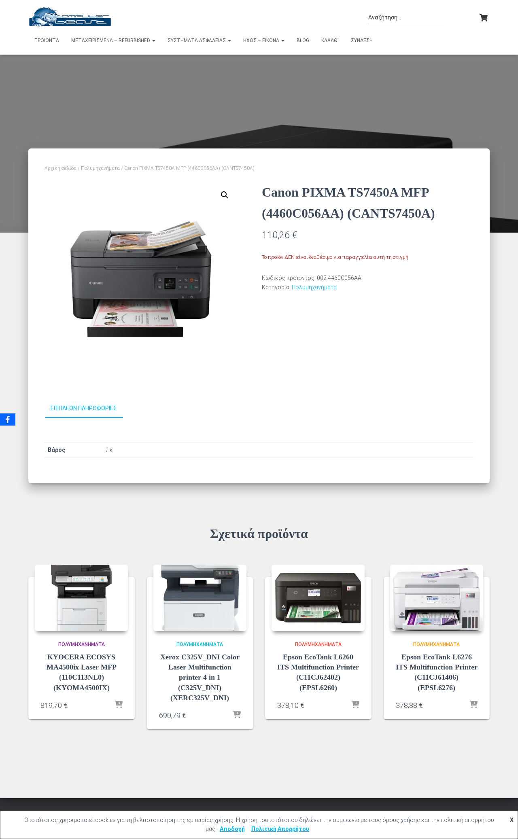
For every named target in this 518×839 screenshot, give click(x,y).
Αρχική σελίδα (60, 168)
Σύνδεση (362, 40)
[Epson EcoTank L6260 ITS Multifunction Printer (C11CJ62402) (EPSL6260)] (318, 598)
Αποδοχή (232, 829)
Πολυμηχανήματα (100, 168)
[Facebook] (7, 419)
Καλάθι (330, 40)
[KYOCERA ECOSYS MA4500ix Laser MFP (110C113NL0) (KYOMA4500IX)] (81, 598)
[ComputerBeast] (70, 17)
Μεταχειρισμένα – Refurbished (111, 40)
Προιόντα (46, 40)
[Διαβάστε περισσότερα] (119, 705)
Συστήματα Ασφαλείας (197, 40)
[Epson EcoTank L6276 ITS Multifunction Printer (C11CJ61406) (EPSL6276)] (436, 598)
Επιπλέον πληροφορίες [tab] (84, 408)
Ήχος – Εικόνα (261, 40)
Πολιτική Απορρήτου (280, 829)
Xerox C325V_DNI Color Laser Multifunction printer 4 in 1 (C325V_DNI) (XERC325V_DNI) (200, 677)
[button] (153, 40)
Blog (303, 40)
